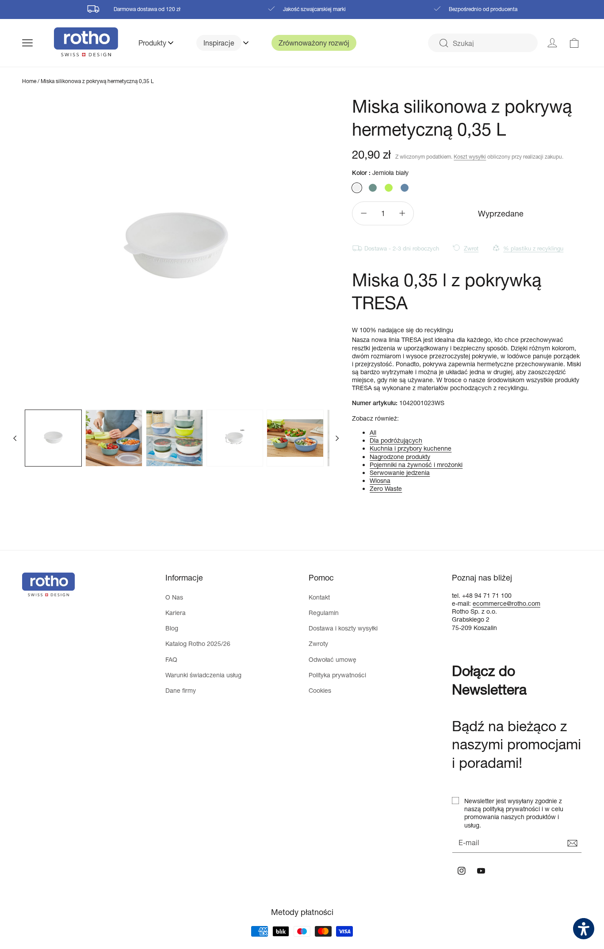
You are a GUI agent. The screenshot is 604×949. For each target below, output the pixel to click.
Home (29, 81)
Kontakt (319, 597)
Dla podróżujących (396, 440)
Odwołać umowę (332, 659)
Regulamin (324, 612)
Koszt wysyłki (470, 156)
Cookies (320, 690)
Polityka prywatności (337, 675)
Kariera (175, 612)
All (373, 432)
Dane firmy (180, 690)
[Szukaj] (443, 43)
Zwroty (318, 643)
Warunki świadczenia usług (203, 675)
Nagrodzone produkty (400, 456)
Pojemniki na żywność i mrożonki (416, 464)
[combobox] (483, 43)
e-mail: (462, 603)
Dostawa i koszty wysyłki (343, 628)
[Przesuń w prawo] (336, 438)
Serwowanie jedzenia (400, 472)
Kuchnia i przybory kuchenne (410, 448)
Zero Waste (386, 488)
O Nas (174, 597)
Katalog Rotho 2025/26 (197, 643)
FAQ (171, 659)
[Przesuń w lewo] (15, 438)
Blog (171, 628)
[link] (574, 43)
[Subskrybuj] (572, 843)
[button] (38, 42)
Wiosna (380, 480)
